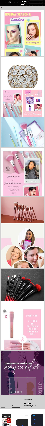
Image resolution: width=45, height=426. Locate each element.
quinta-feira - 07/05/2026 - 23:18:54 (35, 419)
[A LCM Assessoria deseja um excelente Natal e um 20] (9, 420)
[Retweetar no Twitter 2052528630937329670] (32, 423)
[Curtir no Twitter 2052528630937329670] (33, 423)
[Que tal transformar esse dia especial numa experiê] (4, 420)
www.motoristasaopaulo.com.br (21, 421)
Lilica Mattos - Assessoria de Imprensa (21, 425)
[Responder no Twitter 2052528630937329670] (31, 423)
